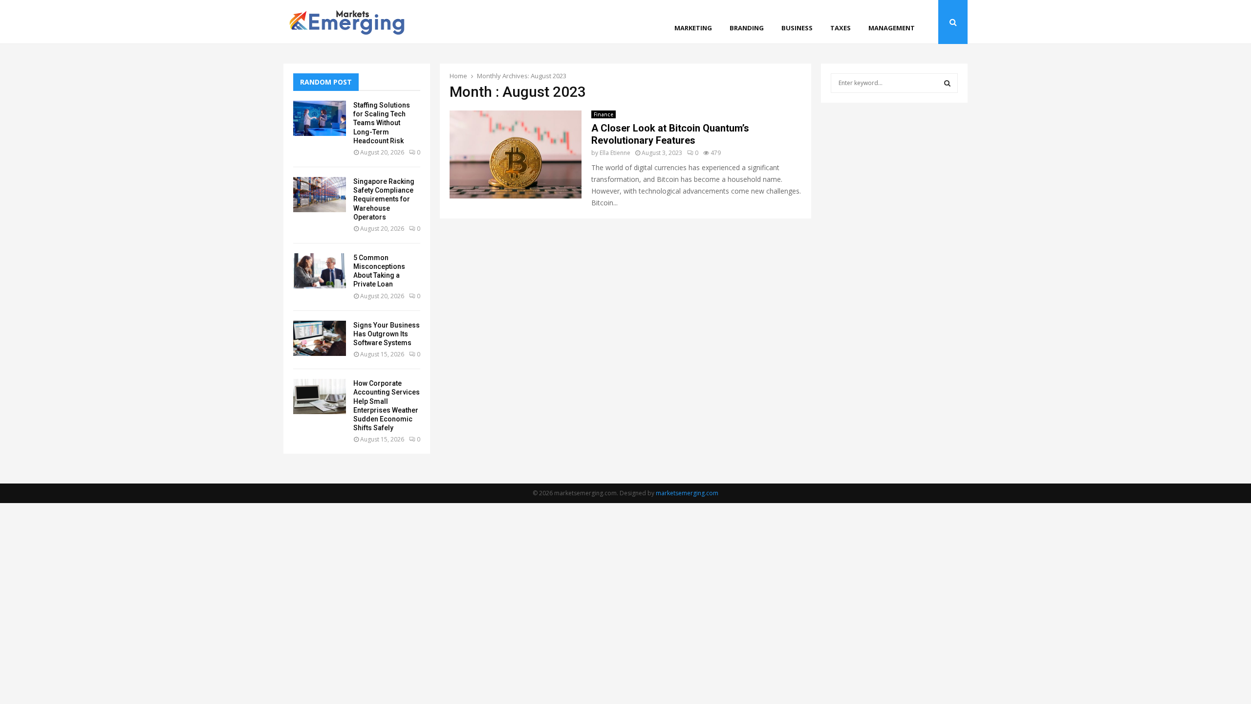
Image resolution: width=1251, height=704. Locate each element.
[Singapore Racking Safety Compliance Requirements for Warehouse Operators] (319, 194)
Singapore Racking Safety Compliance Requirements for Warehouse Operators (383, 199)
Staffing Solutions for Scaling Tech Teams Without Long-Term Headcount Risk (381, 123)
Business (797, 27)
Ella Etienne (615, 153)
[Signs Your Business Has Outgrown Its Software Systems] (319, 338)
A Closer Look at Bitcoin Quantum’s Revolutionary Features (670, 134)
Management (891, 27)
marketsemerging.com (687, 493)
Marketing (693, 27)
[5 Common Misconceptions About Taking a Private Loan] (319, 270)
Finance (603, 114)
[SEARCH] (947, 83)
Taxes (840, 27)
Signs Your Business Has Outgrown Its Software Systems (386, 334)
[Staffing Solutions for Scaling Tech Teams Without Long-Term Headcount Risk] (319, 118)
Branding (747, 27)
